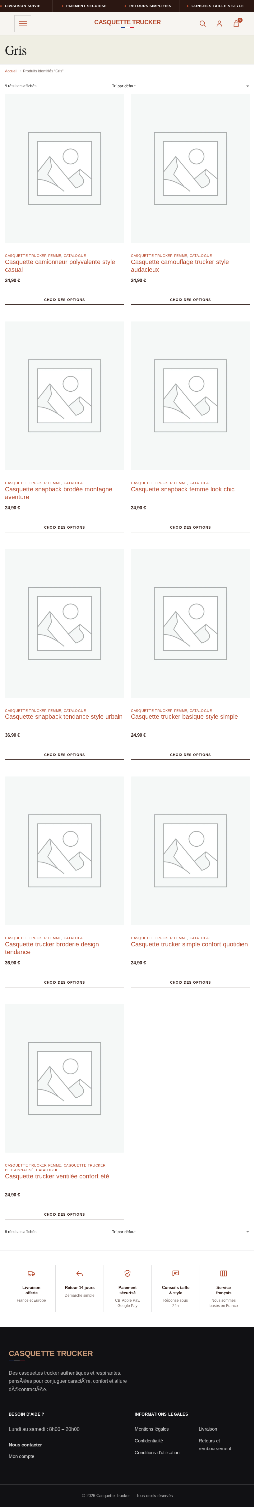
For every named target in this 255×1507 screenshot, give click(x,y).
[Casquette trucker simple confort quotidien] (190, 854)
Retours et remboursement (215, 1444)
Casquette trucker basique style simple (184, 716)
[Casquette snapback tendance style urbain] (64, 627)
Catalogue (75, 255)
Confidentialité (149, 1440)
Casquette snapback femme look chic (182, 489)
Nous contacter (25, 1444)
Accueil (11, 71)
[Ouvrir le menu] (22, 23)
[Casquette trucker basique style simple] (190, 627)
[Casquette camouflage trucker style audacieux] (190, 172)
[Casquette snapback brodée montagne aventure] (64, 399)
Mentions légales (152, 1429)
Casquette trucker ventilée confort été (57, 1176)
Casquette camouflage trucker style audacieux (180, 265)
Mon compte (21, 1456)
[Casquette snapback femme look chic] (190, 399)
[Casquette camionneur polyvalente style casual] (64, 172)
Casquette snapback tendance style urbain (64, 716)
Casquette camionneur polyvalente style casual (60, 265)
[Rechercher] (202, 24)
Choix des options (64, 300)
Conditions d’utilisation (157, 1452)
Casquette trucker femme (33, 255)
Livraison (208, 1429)
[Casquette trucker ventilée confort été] (64, 1082)
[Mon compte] (219, 24)
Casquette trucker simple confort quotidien (189, 944)
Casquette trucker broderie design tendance (52, 948)
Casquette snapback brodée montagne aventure (58, 493)
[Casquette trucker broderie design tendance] (64, 854)
